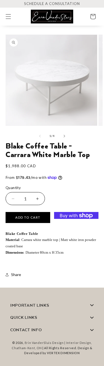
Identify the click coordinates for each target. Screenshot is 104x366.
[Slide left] (40, 136)
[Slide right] (64, 136)
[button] (12, 16)
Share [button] (16, 274)
